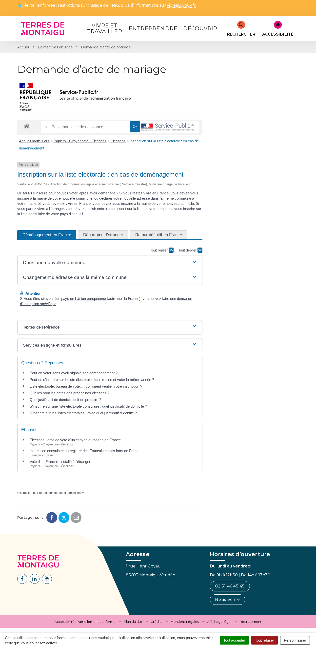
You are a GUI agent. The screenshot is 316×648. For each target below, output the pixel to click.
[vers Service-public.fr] (168, 127)
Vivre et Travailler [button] (104, 28)
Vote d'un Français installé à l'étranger (60, 462)
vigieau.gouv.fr (181, 5)
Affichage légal (219, 622)
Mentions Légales (185, 622)
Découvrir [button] (200, 28)
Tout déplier (188, 250)
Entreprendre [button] (153, 28)
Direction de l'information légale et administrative (52, 493)
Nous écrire (227, 599)
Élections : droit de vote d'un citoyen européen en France (75, 440)
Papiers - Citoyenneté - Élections (80, 141)
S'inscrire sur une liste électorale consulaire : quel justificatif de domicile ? (88, 406)
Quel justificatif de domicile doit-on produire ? (65, 399)
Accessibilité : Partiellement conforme (85, 622)
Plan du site (133, 622)
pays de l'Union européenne (83, 298)
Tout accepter (234, 640)
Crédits (156, 622)
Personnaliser (295, 640)
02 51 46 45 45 (230, 586)
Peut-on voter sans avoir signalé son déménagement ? (74, 373)
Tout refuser (264, 640)
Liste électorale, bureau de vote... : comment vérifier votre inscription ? (86, 386)
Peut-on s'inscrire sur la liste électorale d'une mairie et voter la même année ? (92, 379)
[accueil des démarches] (26, 125)
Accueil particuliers (34, 141)
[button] (109, 262)
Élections (118, 141)
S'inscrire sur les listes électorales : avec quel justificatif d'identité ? (83, 413)
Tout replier (159, 250)
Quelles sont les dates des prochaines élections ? (69, 393)
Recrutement (250, 622)
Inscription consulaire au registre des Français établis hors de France (85, 451)
